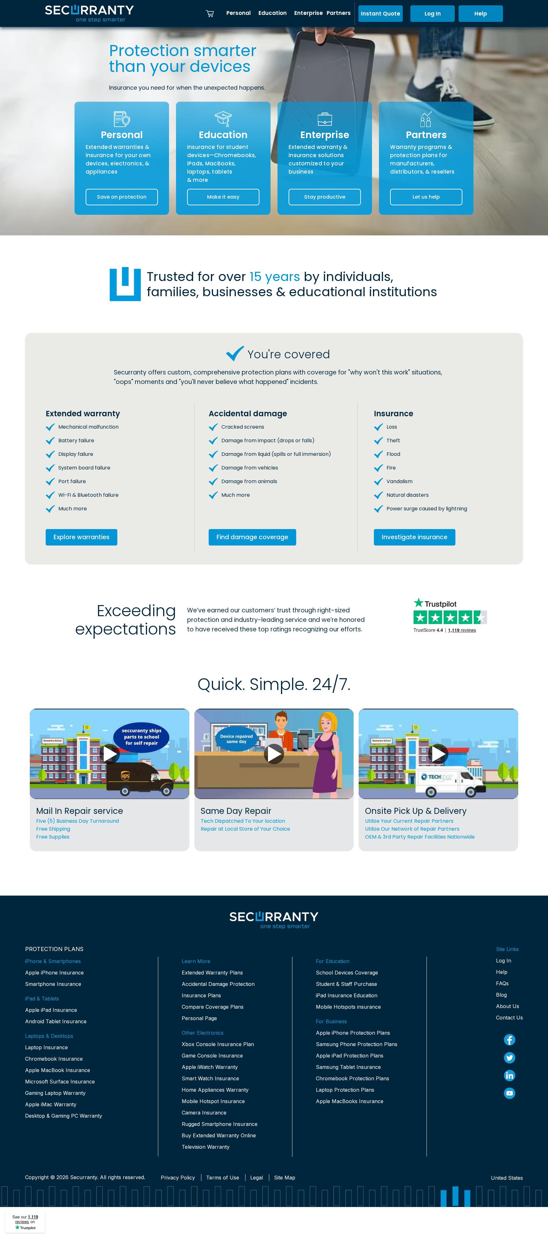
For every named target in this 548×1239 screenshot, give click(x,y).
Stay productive (324, 197)
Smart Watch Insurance (210, 1078)
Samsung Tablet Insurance (348, 1067)
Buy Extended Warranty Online (219, 1135)
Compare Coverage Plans (213, 1007)
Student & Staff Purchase (346, 984)
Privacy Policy (178, 1177)
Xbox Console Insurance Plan (218, 1044)
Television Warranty (206, 1147)
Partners (339, 13)
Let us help (426, 197)
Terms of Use (222, 1177)
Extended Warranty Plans (212, 972)
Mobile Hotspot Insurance (213, 1101)
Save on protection (122, 197)
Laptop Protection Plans (345, 1090)
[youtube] (509, 1093)
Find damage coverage (252, 537)
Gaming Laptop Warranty (55, 1093)
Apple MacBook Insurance (57, 1070)
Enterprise (308, 13)
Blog (501, 995)
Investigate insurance (414, 537)
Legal (256, 1177)
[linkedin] (509, 1075)
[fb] (509, 1039)
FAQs (502, 983)
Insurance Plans (201, 995)
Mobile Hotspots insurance (348, 1007)
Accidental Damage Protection (218, 984)
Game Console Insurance (212, 1055)
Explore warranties (81, 537)
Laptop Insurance (46, 1047)
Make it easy (223, 197)
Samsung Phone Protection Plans (356, 1044)
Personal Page (199, 1018)
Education (272, 13)
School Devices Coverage (347, 972)
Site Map (284, 1177)
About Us (507, 1006)
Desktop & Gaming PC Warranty (63, 1116)
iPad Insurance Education (346, 995)
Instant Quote (380, 13)
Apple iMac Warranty (50, 1104)
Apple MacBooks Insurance (349, 1101)
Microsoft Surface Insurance (60, 1081)
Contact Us (509, 1017)
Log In (433, 13)
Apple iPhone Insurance (54, 972)
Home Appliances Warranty (215, 1090)
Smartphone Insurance (53, 984)
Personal (238, 13)
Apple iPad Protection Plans (349, 1055)
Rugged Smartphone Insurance (220, 1124)
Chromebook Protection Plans (352, 1078)
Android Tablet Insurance (56, 1021)
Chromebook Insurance (54, 1059)
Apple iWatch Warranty (210, 1067)
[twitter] (509, 1057)
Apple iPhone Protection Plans (353, 1033)
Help (480, 13)
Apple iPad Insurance (51, 1010)
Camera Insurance (204, 1112)
